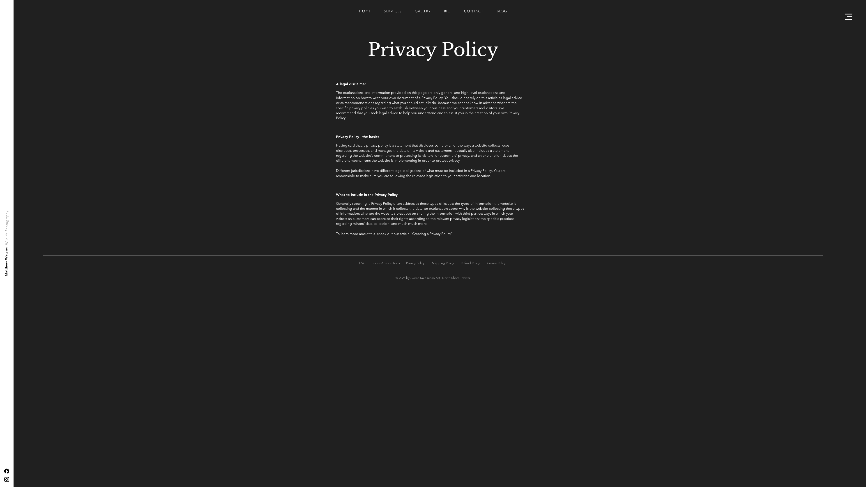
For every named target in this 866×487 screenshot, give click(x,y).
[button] (848, 16)
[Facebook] (6, 471)
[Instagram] (6, 479)
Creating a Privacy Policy (431, 234)
